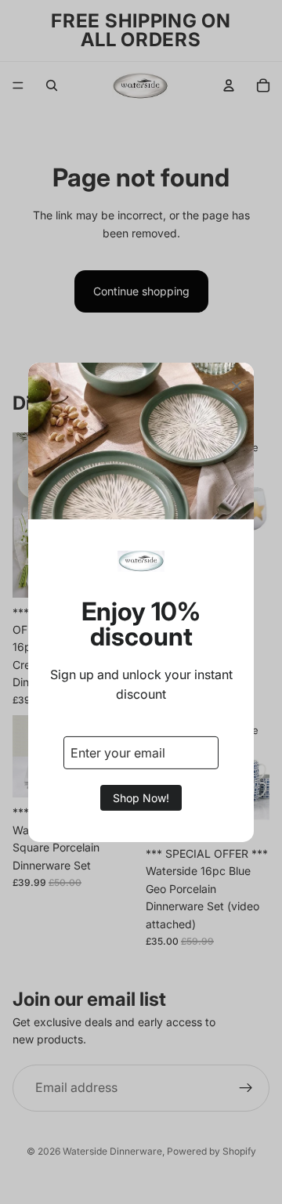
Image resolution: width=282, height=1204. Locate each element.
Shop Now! (141, 797)
